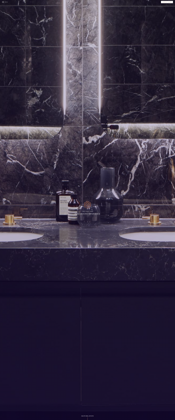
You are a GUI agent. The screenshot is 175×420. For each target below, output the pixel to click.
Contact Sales (167, 2)
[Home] (87, 209)
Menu (6, 2)
